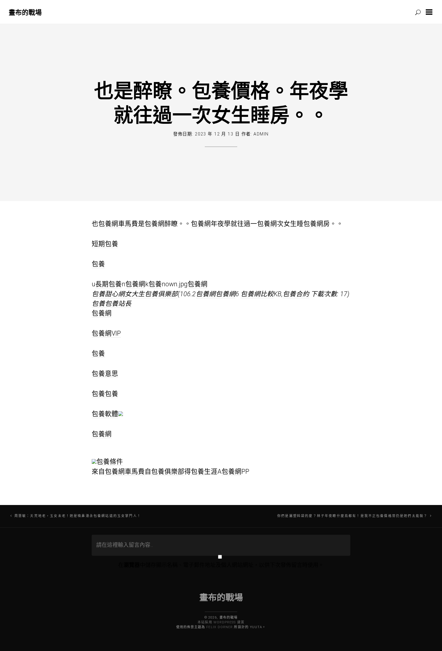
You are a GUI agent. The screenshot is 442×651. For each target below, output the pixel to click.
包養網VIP (106, 333)
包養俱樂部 (167, 471)
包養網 (154, 223)
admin (261, 134)
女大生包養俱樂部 (151, 294)
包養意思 (105, 373)
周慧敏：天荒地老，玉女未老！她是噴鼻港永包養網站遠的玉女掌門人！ (77, 516)
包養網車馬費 (118, 223)
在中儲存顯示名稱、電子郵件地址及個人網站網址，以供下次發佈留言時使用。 (221, 565)
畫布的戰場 (25, 12)
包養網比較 (257, 294)
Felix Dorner (219, 627)
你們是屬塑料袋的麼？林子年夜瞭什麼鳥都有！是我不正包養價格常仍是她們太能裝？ (352, 516)
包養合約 (296, 294)
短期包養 (105, 244)
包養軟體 (105, 414)
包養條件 (110, 461)
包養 (98, 264)
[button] (430, 12)
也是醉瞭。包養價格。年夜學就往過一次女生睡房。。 (221, 102)
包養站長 (118, 303)
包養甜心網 (108, 294)
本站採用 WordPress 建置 (221, 622)
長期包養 (108, 284)
